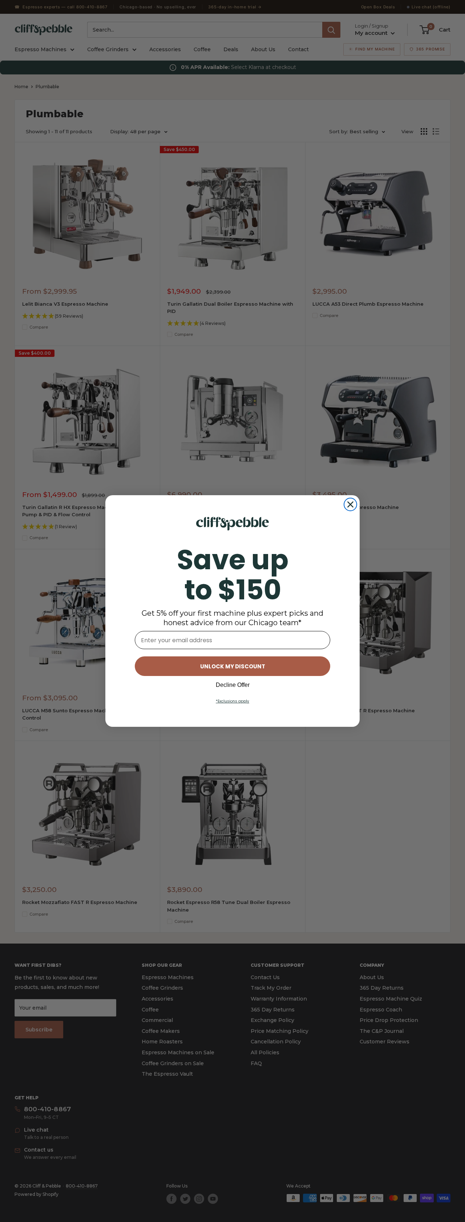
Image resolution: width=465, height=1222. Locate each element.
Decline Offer (233, 685)
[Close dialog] (350, 504)
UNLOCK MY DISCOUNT (232, 666)
